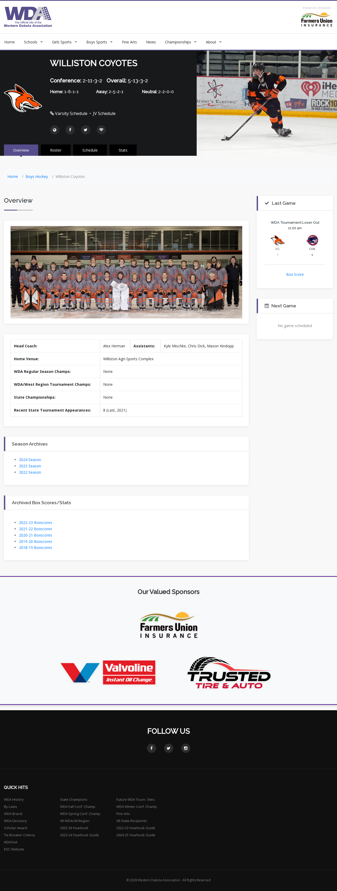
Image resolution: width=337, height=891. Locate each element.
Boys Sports (96, 41)
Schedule (90, 150)
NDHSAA (10, 842)
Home (9, 41)
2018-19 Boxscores (35, 547)
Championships (178, 41)
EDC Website (14, 849)
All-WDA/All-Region (75, 820)
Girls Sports (62, 41)
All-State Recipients (131, 820)
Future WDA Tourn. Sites (135, 799)
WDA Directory (15, 820)
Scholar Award (15, 827)
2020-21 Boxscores (35, 535)
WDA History (14, 799)
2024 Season (30, 459)
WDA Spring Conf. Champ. (80, 813)
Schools (30, 41)
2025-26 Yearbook (74, 827)
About (211, 41)
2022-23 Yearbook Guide (135, 827)
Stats (123, 150)
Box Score (295, 274)
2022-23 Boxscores (35, 522)
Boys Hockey (37, 176)
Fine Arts (129, 41)
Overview (21, 150)
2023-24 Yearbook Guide (79, 835)
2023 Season (30, 465)
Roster (55, 150)
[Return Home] (28, 16)
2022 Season (30, 472)
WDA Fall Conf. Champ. (78, 806)
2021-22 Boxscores (35, 528)
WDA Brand (13, 813)
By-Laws (10, 806)
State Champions (73, 799)
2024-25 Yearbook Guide (135, 835)
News (151, 41)
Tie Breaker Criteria (19, 835)
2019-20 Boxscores (35, 541)
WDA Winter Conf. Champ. (136, 806)
